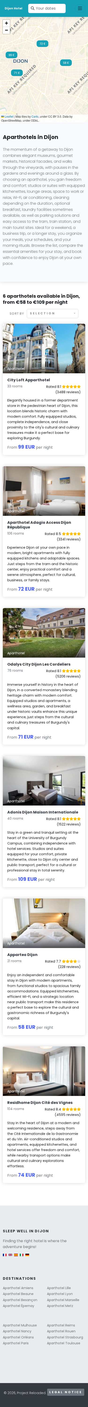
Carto (34, 116)
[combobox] (52, 313)
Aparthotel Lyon (60, 1293)
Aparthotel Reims (61, 1325)
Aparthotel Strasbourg (65, 1337)
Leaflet (8, 116)
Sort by (17, 314)
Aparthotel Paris (16, 1343)
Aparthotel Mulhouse (20, 1325)
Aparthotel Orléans (18, 1337)
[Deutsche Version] (27, 1257)
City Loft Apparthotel (28, 380)
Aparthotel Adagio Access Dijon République (39, 525)
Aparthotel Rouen (61, 1331)
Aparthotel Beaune (18, 1293)
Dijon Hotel (13, 8)
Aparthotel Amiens (18, 1288)
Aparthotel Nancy (17, 1331)
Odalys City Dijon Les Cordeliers (38, 664)
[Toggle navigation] (80, 8)
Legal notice (65, 1392)
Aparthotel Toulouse (63, 1343)
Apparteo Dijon (22, 954)
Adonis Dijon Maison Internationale (42, 812)
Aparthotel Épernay (18, 1305)
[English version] (10, 1257)
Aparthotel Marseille (63, 1300)
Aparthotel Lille (59, 1288)
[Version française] (5, 1257)
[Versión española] (16, 1257)
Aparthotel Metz (60, 1305)
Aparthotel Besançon (20, 1300)
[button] (11, 56)
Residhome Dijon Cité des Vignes (40, 1102)
